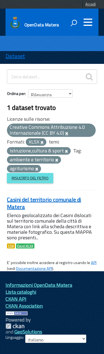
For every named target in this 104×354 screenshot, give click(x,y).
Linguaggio (14, 337)
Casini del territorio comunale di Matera (44, 203)
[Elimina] (66, 133)
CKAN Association (24, 306)
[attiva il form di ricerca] (73, 22)
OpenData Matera (41, 24)
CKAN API (16, 299)
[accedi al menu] (87, 22)
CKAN (15, 326)
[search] (89, 76)
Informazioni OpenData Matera (39, 285)
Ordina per (16, 93)
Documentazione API (34, 268)
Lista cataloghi (21, 292)
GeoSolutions (28, 331)
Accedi (90, 4)
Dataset (15, 56)
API (94, 263)
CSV (11, 245)
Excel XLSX (25, 245)
